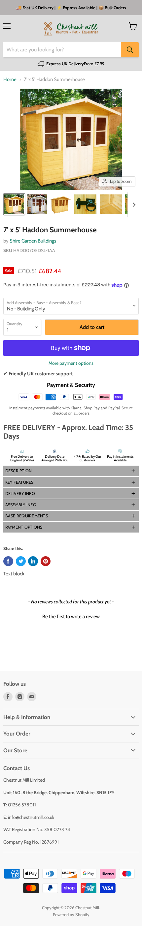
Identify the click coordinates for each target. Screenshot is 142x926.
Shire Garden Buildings (33, 241)
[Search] (130, 49)
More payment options (71, 363)
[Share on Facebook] (8, 561)
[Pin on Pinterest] (46, 561)
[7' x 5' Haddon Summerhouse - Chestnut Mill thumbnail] (14, 204)
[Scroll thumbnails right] (132, 204)
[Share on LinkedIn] (33, 561)
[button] (71, 471)
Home (10, 79)
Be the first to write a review (71, 617)
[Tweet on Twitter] (21, 561)
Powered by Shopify (71, 914)
